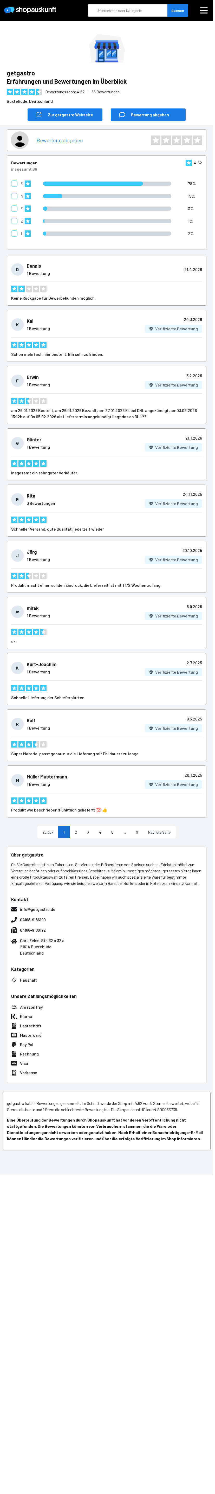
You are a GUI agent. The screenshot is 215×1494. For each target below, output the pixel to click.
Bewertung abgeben (60, 140)
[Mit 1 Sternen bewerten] (155, 140)
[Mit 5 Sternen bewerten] (197, 140)
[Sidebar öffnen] (204, 10)
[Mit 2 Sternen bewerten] (166, 140)
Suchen (177, 10)
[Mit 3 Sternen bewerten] (176, 140)
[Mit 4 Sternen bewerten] (187, 140)
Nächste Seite (159, 832)
